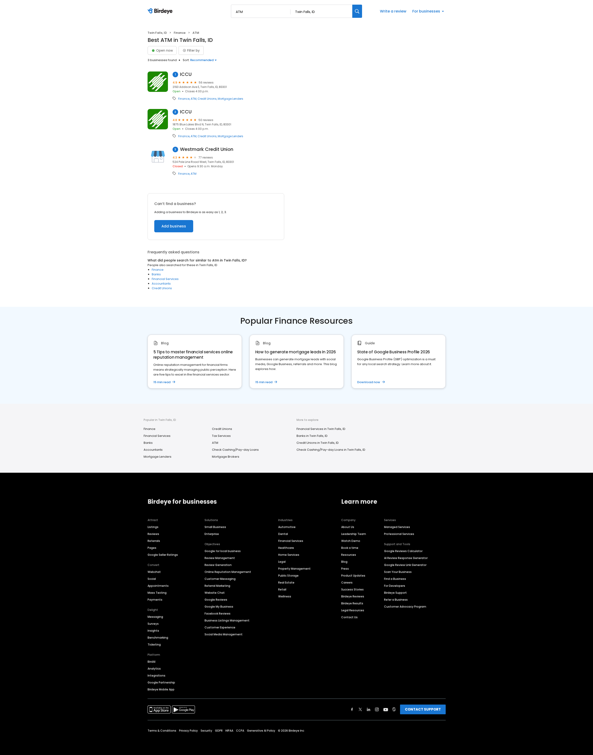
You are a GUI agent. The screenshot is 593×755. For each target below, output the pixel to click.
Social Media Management (224, 634)
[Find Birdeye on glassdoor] (394, 709)
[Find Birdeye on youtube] (385, 709)
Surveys (153, 624)
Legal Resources (352, 610)
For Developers (394, 586)
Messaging (155, 617)
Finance (180, 33)
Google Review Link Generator (405, 565)
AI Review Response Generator (406, 558)
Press (345, 569)
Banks (156, 274)
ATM (193, 99)
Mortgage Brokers (225, 456)
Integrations (156, 675)
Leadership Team (353, 534)
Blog (344, 562)
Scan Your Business (398, 572)
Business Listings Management (227, 620)
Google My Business (219, 607)
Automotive (287, 527)
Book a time (349, 548)
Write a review (393, 11)
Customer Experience (220, 627)
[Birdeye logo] (161, 11)
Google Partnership (161, 682)
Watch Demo (350, 541)
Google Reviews (216, 600)
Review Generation (218, 565)
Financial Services (165, 279)
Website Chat (215, 593)
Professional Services (399, 534)
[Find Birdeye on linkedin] (368, 709)
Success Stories (352, 589)
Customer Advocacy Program (405, 607)
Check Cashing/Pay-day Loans (235, 449)
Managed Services (397, 527)
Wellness (284, 596)
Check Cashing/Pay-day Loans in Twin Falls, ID (330, 449)
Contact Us (349, 617)
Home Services (288, 555)
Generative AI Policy (261, 731)
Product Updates (353, 576)
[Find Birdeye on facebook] (352, 709)
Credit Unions (207, 99)
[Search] (357, 11)
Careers (347, 582)
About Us (347, 527)
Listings (153, 527)
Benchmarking (158, 638)
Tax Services (221, 436)
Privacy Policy (188, 731)
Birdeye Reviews (352, 596)
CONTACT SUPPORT (423, 709)
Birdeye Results (352, 603)
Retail (282, 589)
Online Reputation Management (228, 572)
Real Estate (286, 582)
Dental (283, 534)
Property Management (294, 569)
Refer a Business (396, 600)
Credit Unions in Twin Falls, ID (317, 443)
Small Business (215, 527)
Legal (282, 562)
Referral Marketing (217, 586)
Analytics (154, 669)
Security (206, 731)
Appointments (158, 586)
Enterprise (212, 534)
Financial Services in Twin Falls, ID (320, 429)
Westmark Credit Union (206, 149)
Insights (153, 631)
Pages (152, 548)
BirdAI (151, 662)
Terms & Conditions (162, 731)
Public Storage (288, 576)
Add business (173, 226)
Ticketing (154, 644)
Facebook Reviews (217, 613)
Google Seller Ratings (163, 555)
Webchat (154, 572)
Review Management (220, 558)
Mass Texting (157, 593)
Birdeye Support (395, 593)
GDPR (219, 731)
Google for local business (223, 551)
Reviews (153, 534)
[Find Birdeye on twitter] (360, 709)
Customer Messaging (220, 579)
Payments (155, 600)
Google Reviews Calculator (403, 551)
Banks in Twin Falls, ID (312, 436)
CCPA (240, 731)
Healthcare (286, 548)
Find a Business (395, 579)
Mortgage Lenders (230, 99)
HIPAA (229, 731)
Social (152, 579)
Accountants (161, 283)
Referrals (154, 541)
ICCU (186, 74)
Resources (348, 555)
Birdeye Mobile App (161, 689)
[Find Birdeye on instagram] (377, 709)
